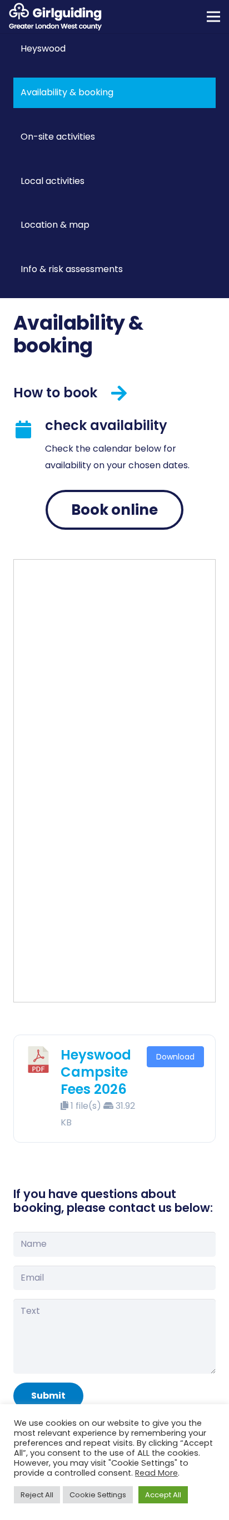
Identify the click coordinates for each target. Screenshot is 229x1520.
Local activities (52, 181)
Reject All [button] (37, 1495)
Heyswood (43, 48)
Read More (156, 1473)
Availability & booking (67, 92)
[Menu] (213, 16)
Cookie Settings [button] (97, 1495)
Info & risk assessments (72, 269)
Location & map (55, 224)
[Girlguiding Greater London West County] (55, 16)
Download (175, 1056)
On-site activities (58, 136)
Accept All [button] (163, 1495)
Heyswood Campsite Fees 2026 (96, 1072)
